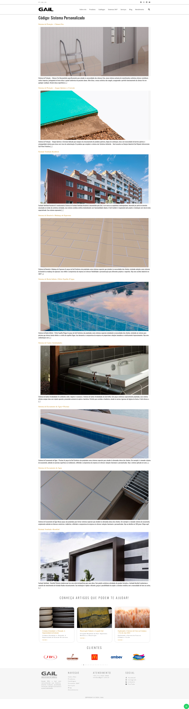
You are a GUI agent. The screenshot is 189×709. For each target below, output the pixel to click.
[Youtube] (149, 2)
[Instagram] (144, 2)
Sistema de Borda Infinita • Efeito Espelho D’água (56, 279)
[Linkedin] (146, 2)
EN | (42, 2)
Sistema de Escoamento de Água (50, 468)
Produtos (92, 9)
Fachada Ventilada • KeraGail (48, 529)
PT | (39, 2)
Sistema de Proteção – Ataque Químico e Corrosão (56, 88)
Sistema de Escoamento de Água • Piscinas (53, 406)
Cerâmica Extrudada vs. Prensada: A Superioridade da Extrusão (53, 632)
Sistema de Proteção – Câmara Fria (51, 24)
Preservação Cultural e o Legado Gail (91, 631)
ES (45, 2)
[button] (149, 9)
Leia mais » (45, 640)
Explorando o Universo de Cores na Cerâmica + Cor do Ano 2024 (132, 632)
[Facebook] (141, 2)
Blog (130, 9)
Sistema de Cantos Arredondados (50, 343)
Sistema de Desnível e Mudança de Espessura (54, 215)
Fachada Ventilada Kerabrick (48, 151)
